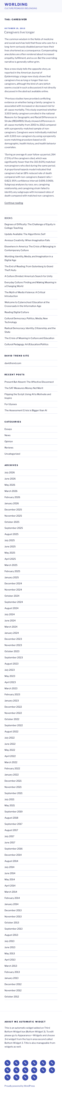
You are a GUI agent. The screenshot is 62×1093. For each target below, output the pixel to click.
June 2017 (10, 842)
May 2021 (10, 805)
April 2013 (10, 959)
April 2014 (10, 885)
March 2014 (11, 892)
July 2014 (9, 867)
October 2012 (12, 996)
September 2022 (14, 725)
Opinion (9, 441)
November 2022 (13, 713)
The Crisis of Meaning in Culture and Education (29, 338)
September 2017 (13, 824)
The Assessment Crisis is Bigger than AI (26, 410)
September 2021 (13, 793)
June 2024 (10, 620)
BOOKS (8, 218)
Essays (8, 429)
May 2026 (10, 485)
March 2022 (11, 762)
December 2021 (13, 781)
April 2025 (10, 559)
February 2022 (12, 768)
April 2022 (10, 756)
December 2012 (13, 984)
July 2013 (9, 941)
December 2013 (13, 910)
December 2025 (13, 509)
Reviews (9, 447)
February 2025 (12, 571)
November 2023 (13, 645)
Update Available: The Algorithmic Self (25, 234)
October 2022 (12, 719)
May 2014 (10, 879)
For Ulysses (11, 404)
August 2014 (11, 861)
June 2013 (10, 947)
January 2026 (12, 503)
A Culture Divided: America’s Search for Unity (29, 276)
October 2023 (12, 651)
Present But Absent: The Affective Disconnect (29, 382)
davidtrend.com (13, 363)
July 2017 (9, 836)
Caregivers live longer (19, 32)
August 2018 (11, 817)
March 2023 (11, 688)
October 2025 (12, 522)
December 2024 (13, 583)
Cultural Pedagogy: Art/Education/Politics (26, 344)
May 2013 (10, 953)
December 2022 (13, 706)
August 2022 (11, 731)
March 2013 (11, 966)
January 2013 (12, 978)
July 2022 (10, 737)
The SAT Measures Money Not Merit (24, 388)
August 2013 (11, 935)
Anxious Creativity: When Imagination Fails (27, 240)
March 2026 (11, 491)
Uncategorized (12, 453)
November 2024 (13, 589)
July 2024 (10, 614)
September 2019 (14, 811)
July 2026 (10, 472)
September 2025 (14, 528)
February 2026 (12, 497)
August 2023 (12, 663)
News (8, 435)
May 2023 (10, 676)
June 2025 (10, 546)
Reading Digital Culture (17, 312)
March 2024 (11, 626)
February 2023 (12, 694)
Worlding (16, 4)
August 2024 (12, 608)
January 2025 (12, 577)
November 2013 (13, 916)
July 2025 (10, 540)
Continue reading (14, 203)
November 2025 (13, 515)
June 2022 (10, 744)
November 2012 (13, 990)
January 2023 (12, 700)
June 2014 (10, 873)
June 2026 (10, 478)
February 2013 (12, 972)
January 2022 (12, 774)
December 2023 (13, 639)
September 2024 (14, 602)
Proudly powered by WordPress (20, 1086)
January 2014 (12, 904)
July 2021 (9, 799)
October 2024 (12, 596)
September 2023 (14, 657)
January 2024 (12, 633)
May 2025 (10, 552)
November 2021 (13, 787)
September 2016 (14, 848)
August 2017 (11, 830)
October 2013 (12, 922)
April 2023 (10, 682)
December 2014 (13, 855)
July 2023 (10, 670)
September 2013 (14, 928)
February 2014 (12, 898)
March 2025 (11, 565)
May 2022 (10, 750)
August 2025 (12, 534)
